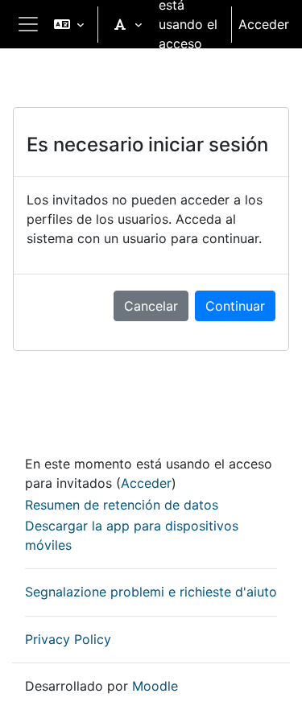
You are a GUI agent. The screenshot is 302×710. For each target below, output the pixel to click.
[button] (68, 24)
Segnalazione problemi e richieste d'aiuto (151, 592)
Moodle (155, 686)
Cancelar (151, 306)
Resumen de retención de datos (121, 505)
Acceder (263, 24)
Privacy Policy (68, 639)
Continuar (235, 306)
